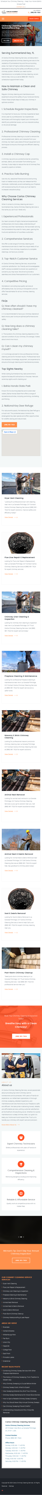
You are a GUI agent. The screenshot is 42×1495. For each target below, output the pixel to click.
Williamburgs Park (9, 1335)
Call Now (6, 40)
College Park (7, 1350)
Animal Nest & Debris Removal (13, 1306)
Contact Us (20, 7)
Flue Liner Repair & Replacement (14, 1287)
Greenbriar (6, 1361)
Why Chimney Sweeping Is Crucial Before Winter (19, 1383)
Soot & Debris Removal (11, 1310)
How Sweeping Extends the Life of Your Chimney (19, 1391)
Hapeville (6, 1346)
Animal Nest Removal (10, 1302)
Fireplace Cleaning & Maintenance (14, 1295)
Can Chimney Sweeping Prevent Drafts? (16, 1406)
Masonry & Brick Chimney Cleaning (15, 1299)
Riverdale (6, 1327)
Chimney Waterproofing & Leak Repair (16, 1317)
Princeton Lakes (8, 1357)
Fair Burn (6, 1338)
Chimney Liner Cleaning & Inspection (15, 1291)
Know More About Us (9, 1125)
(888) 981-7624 (35, 12)
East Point (6, 1353)
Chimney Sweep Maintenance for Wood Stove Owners (21, 1395)
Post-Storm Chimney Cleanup (13, 1314)
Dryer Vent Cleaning (10, 1283)
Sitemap (11, 1486)
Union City (6, 1342)
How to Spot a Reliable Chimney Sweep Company (20, 1399)
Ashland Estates (8, 1331)
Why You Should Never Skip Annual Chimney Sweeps (21, 1402)
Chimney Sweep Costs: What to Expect (16, 1387)
